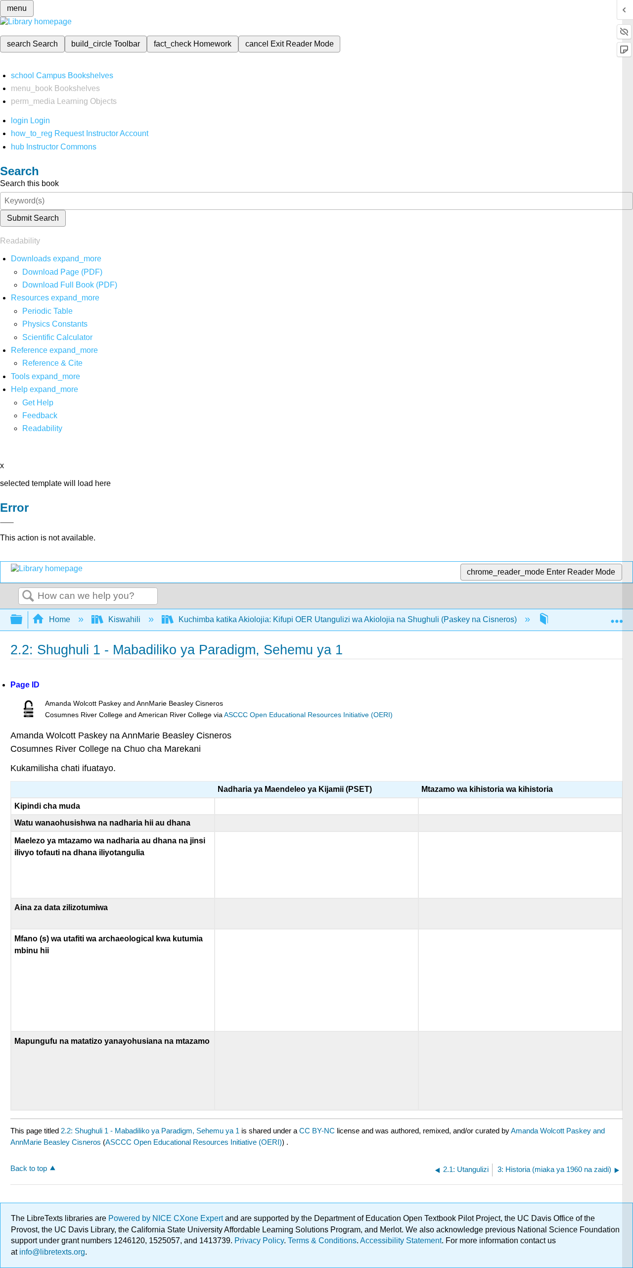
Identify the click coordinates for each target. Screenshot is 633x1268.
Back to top (28, 1168)
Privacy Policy (259, 1240)
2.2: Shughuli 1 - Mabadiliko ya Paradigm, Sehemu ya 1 (150, 1130)
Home (59, 619)
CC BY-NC (318, 1130)
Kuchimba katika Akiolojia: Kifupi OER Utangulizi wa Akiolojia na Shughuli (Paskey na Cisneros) (348, 619)
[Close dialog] (7, 522)
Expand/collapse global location (617, 616)
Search (28, 596)
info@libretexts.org (51, 1252)
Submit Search (33, 218)
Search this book (29, 183)
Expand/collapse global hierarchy (22, 620)
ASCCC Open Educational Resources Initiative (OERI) (308, 715)
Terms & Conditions (322, 1240)
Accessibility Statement (401, 1240)
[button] (39, 415)
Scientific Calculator (57, 337)
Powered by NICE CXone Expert (166, 1218)
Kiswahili (124, 619)
